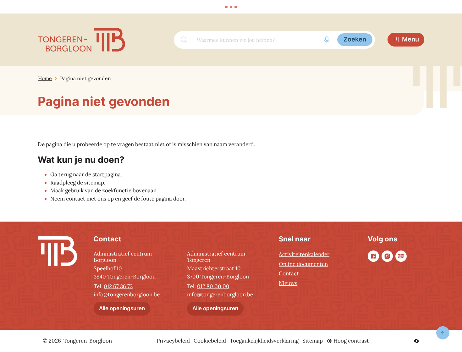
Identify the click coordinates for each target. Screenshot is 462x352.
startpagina (106, 174)
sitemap (94, 182)
